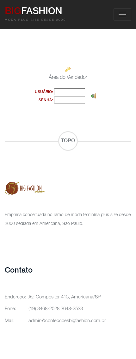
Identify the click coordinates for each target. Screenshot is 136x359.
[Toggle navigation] (122, 14)
